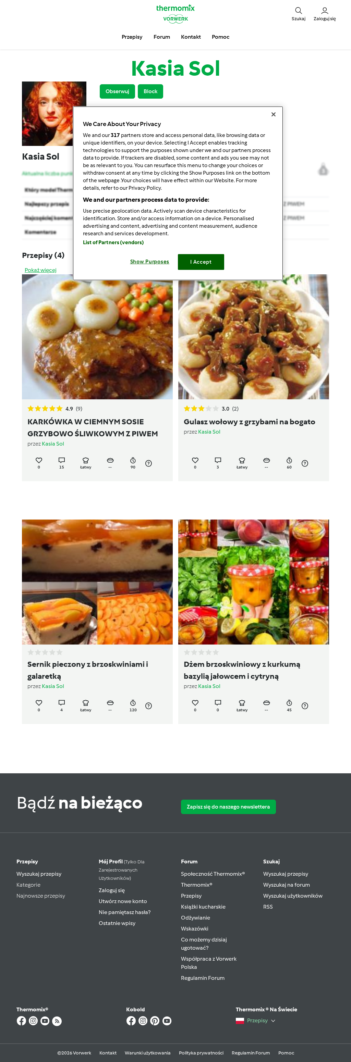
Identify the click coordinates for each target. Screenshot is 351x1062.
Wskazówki (194, 928)
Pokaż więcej (41, 270)
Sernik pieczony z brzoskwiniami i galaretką (87, 670)
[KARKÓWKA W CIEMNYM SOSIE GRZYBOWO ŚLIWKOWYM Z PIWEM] (97, 336)
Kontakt (108, 1053)
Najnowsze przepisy (40, 895)
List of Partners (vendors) (113, 242)
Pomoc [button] (220, 37)
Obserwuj (117, 91)
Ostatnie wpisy (117, 923)
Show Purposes (150, 262)
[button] (298, 14)
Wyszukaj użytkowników (293, 895)
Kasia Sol (53, 443)
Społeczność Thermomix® (213, 874)
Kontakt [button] (191, 37)
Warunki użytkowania (148, 1053)
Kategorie (28, 885)
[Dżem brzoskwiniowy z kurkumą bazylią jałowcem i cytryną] (253, 582)
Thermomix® (197, 885)
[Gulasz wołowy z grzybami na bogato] (253, 336)
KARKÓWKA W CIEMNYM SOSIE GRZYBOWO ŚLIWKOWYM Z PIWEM (92, 427)
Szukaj (271, 861)
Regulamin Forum (203, 978)
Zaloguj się (112, 890)
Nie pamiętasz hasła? (124, 912)
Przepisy (27, 861)
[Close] (273, 114)
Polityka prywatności (201, 1053)
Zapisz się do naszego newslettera (228, 806)
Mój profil (122, 869)
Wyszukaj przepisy (38, 874)
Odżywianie (195, 917)
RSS (268, 906)
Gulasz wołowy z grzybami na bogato (249, 421)
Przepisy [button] (132, 37)
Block (150, 91)
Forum (189, 861)
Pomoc (286, 1053)
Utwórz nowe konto (123, 901)
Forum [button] (162, 37)
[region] (178, 193)
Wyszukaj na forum (286, 885)
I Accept (201, 262)
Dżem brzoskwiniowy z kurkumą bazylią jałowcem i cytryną (242, 670)
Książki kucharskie (203, 906)
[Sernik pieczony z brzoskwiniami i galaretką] (97, 582)
